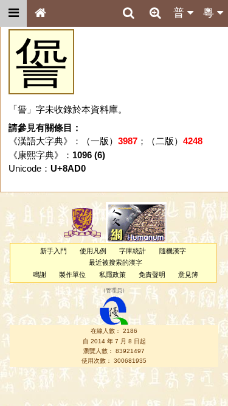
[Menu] (13, 13)
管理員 (114, 290)
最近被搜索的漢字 (115, 262)
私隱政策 (112, 274)
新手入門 (53, 250)
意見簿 (188, 274)
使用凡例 (93, 250)
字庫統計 (132, 250)
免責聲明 (152, 274)
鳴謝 (39, 274)
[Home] (40, 13)
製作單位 (72, 274)
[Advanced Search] (155, 13)
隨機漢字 (172, 250)
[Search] (128, 13)
